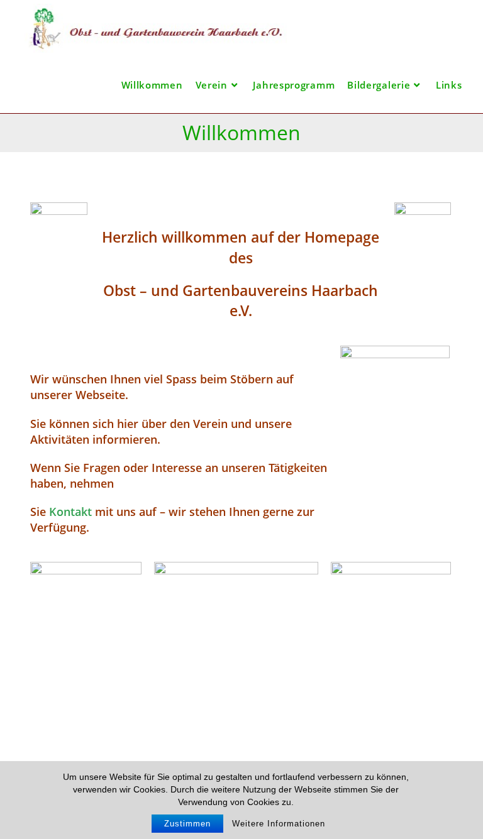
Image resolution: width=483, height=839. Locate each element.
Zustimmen (187, 823)
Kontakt (70, 511)
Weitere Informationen (278, 823)
